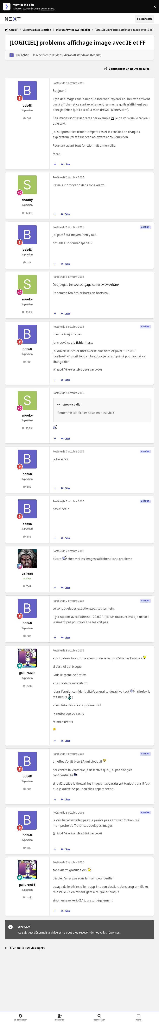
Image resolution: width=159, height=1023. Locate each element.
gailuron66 (27, 673)
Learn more (7, 7)
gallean (27, 573)
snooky (27, 200)
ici (112, 118)
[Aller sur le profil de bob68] (12, 55)
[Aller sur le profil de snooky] (27, 184)
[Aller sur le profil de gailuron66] (27, 658)
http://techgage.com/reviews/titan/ (94, 285)
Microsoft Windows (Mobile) (82, 55)
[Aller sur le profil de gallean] (27, 558)
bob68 (25, 55)
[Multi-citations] (54, 165)
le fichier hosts (83, 343)
